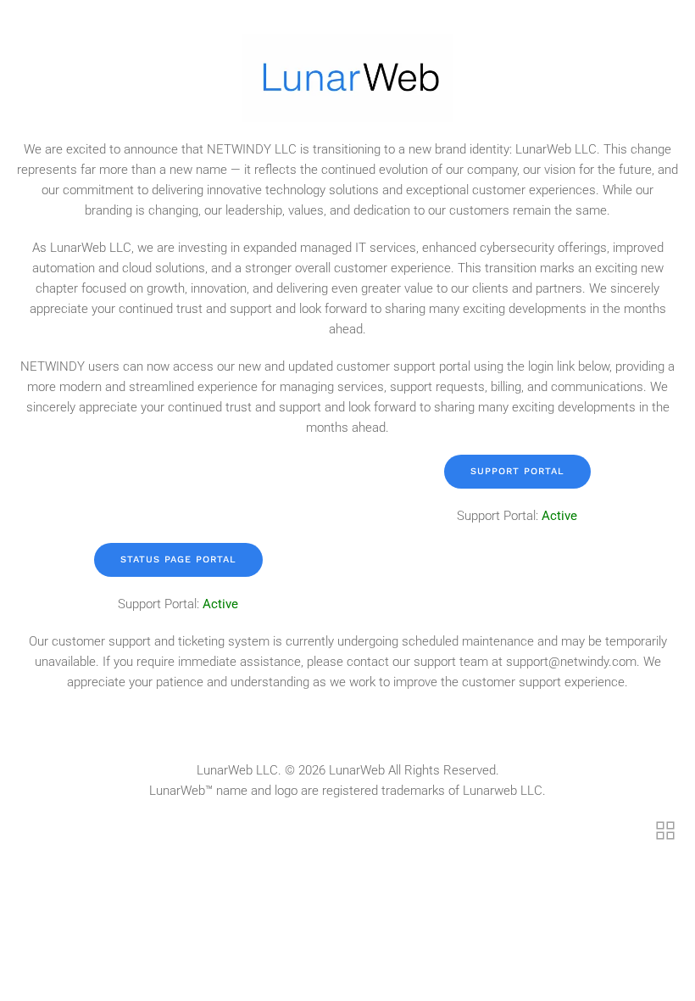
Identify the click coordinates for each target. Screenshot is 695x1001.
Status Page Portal (178, 559)
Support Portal (517, 471)
